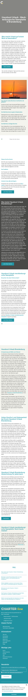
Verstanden (14, 694)
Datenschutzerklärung (8, 690)
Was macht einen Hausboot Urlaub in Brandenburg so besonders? (12, 572)
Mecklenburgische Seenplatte (8, 213)
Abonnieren (6, 676)
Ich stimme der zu (12, 672)
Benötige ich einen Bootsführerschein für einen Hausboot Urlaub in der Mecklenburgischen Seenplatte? (11, 578)
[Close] (26, 684)
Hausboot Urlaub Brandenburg (14, 392)
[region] (14, 690)
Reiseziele (20, 544)
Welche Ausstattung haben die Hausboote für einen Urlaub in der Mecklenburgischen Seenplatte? (12, 598)
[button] (14, 572)
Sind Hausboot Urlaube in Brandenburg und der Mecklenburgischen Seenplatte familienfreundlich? (12, 594)
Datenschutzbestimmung (15, 672)
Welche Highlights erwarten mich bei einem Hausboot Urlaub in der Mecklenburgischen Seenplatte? (12, 584)
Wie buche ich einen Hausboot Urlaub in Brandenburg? (9, 589)
